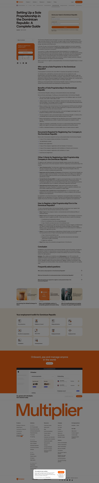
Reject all (61, 474)
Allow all (61, 472)
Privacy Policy (48, 477)
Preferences (61, 476)
